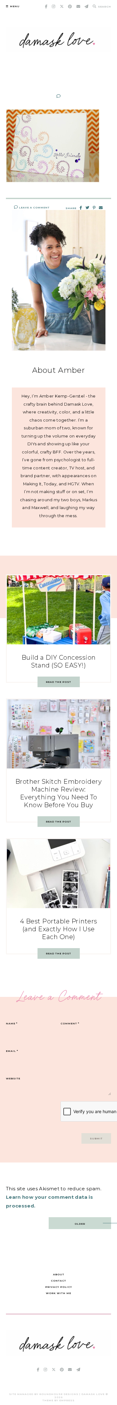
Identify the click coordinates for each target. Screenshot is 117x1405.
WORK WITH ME (58, 1293)
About (58, 1274)
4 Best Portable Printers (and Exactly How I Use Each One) (58, 929)
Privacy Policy (58, 1286)
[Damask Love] (58, 1355)
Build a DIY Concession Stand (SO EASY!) (59, 661)
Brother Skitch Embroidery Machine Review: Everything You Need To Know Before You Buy (58, 793)
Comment (70, 1023)
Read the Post (58, 681)
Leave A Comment (34, 207)
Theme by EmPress (58, 1400)
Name (11, 1023)
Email (12, 1050)
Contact (58, 1280)
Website (13, 1078)
